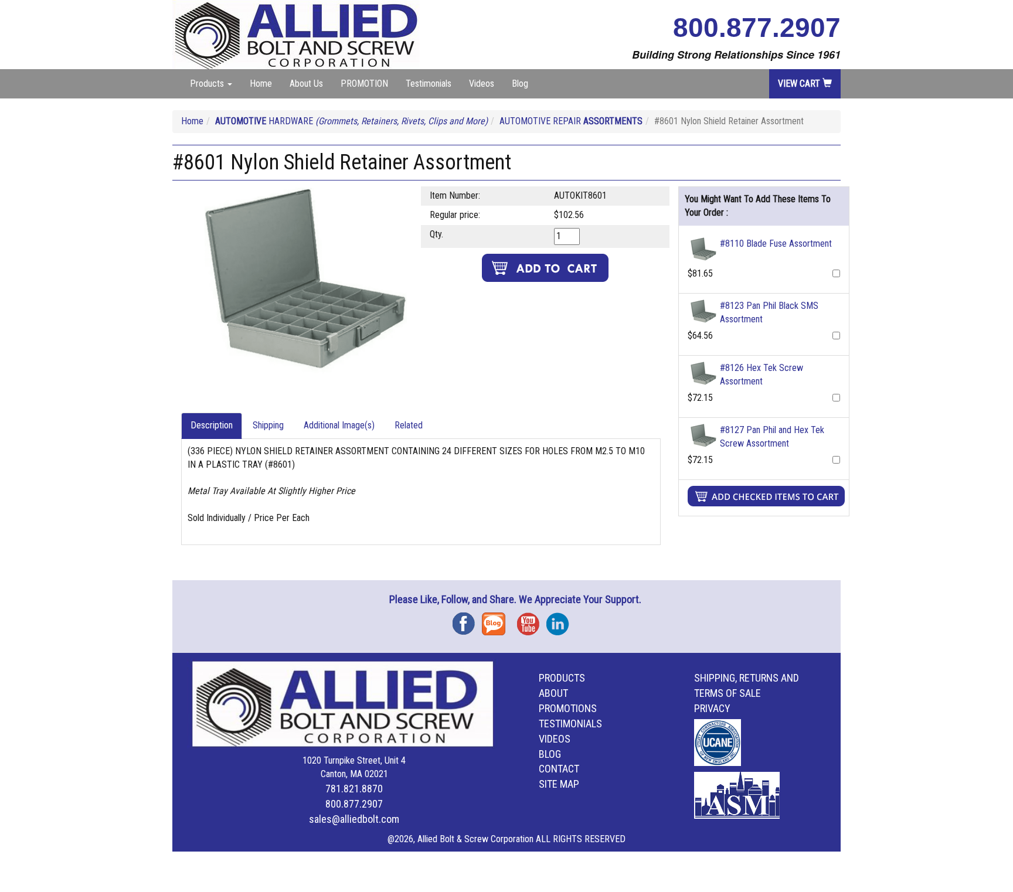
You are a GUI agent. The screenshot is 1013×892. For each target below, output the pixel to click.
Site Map (559, 784)
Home (261, 83)
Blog (520, 83)
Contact (559, 768)
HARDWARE (351, 121)
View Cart (800, 83)
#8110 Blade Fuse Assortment (776, 243)
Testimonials (428, 83)
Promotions (568, 708)
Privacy (712, 708)
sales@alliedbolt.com (354, 819)
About (553, 693)
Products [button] (208, 83)
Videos (481, 83)
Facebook (467, 620)
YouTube (531, 620)
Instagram (561, 620)
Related (409, 425)
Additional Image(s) (339, 425)
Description (212, 425)
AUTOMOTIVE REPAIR (571, 121)
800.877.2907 (757, 27)
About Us (306, 83)
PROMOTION (364, 83)
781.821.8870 (354, 788)
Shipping (268, 425)
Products (562, 678)
